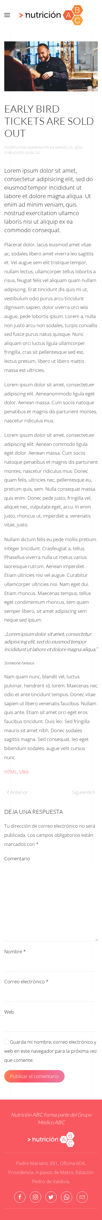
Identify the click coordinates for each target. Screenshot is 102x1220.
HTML (10, 771)
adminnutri (38, 147)
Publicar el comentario (34, 1076)
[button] (7, 15)
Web (9, 1012)
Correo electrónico (26, 981)
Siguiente (82, 792)
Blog (35, 152)
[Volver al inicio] (51, 15)
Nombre (15, 951)
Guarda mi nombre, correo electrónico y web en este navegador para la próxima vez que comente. (50, 1051)
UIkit (24, 771)
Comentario (17, 858)
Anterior (19, 792)
